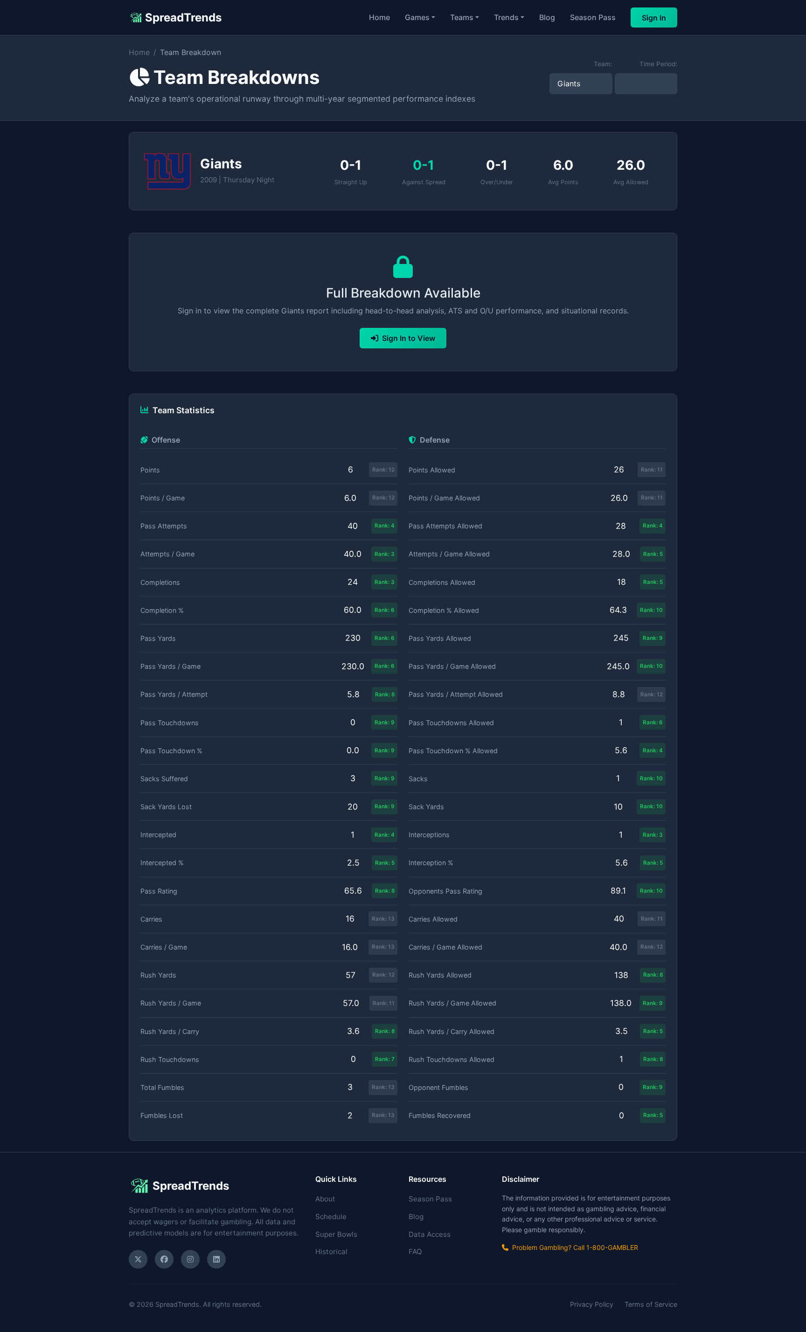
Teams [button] (461, 17)
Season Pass (593, 17)
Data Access (430, 1234)
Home (379, 17)
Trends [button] (506, 17)
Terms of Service (651, 1304)
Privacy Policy (591, 1304)
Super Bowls (336, 1234)
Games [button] (417, 17)
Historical (331, 1251)
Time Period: (658, 64)
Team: (603, 64)
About (325, 1198)
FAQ (415, 1251)
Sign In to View (408, 338)
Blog (547, 17)
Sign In (654, 17)
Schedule (331, 1216)
